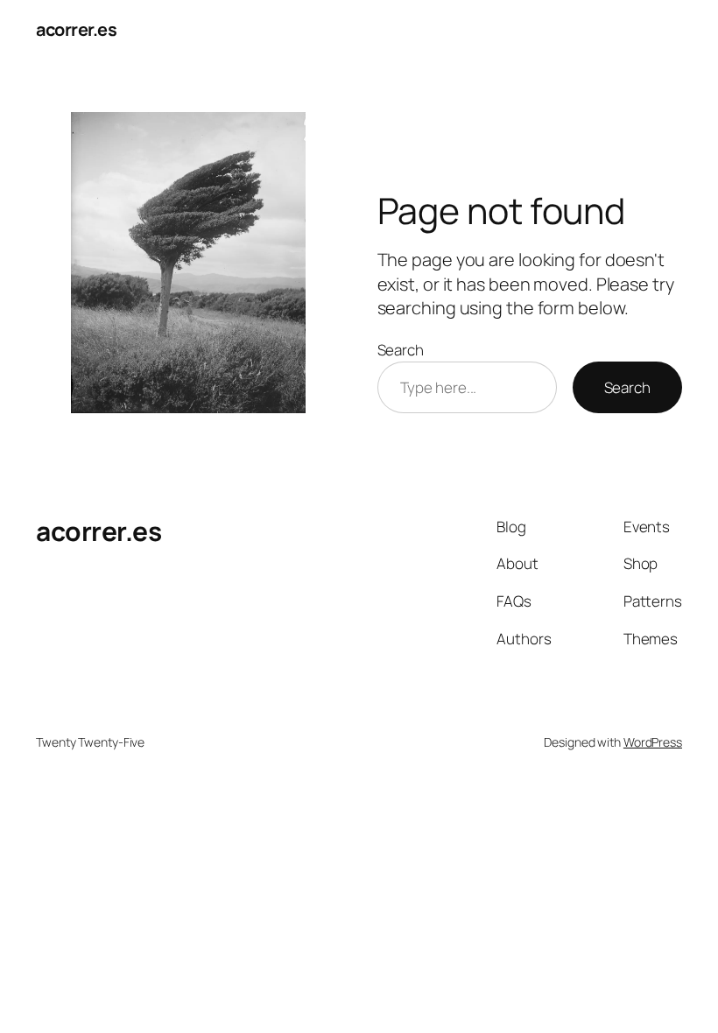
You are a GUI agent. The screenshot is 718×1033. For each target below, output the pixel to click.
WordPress (652, 742)
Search (400, 350)
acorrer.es (76, 29)
